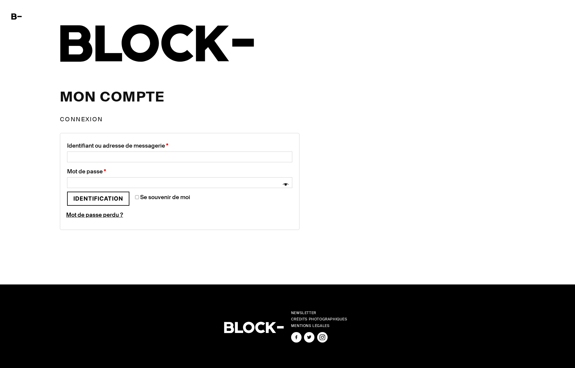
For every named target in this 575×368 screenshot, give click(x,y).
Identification (98, 198)
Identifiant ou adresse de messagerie (117, 145)
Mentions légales (310, 325)
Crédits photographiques (319, 319)
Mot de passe (86, 171)
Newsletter (303, 313)
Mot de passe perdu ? (94, 215)
